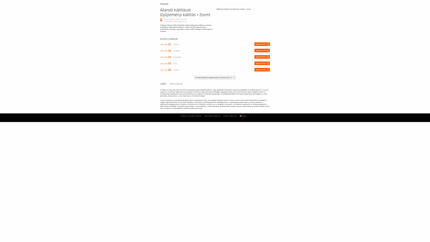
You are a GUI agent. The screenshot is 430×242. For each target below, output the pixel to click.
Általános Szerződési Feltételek (191, 116)
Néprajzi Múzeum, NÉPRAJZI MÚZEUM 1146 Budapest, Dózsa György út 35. (175, 20)
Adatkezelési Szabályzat (212, 116)
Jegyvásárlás (261, 44)
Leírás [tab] (163, 84)
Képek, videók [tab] (176, 84)
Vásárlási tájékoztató (230, 116)
